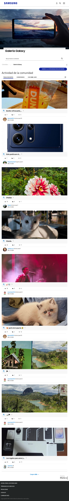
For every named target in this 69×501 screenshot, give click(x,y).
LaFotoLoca (11, 248)
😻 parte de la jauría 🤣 (14, 328)
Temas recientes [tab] (8, 77)
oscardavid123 (11, 292)
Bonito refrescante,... (14, 111)
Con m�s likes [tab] (32, 77)
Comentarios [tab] (20, 77)
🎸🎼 (8, 284)
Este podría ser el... (13, 154)
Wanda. (9, 241)
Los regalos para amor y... (15, 458)
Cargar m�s (33, 474)
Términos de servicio (8, 486)
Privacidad (4, 489)
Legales (3, 492)
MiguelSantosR (11, 162)
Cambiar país (5, 495)
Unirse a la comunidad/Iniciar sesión (53, 69)
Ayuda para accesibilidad (9, 483)
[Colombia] (10, 3)
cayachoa (10, 465)
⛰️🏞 (8, 415)
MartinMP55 (11, 118)
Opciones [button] (64, 65)
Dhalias (9, 198)
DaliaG (9, 205)
